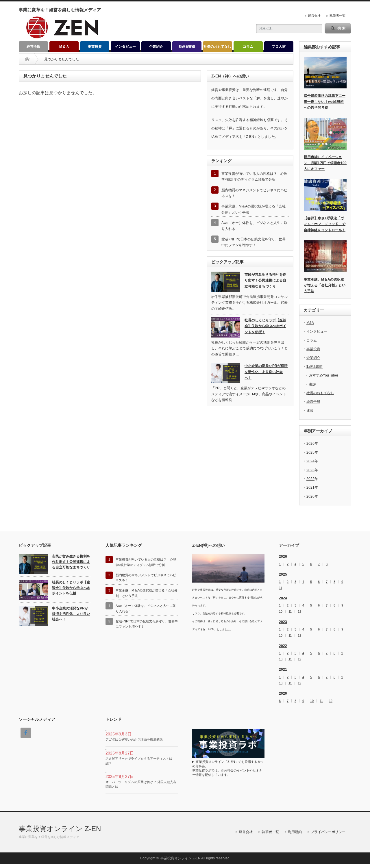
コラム (248, 47)
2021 (310, 487)
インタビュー (125, 47)
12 (299, 611)
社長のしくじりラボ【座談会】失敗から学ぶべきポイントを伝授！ (265, 326)
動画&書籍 (187, 47)
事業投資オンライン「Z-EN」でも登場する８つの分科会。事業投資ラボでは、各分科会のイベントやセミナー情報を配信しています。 (228, 768)
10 (280, 611)
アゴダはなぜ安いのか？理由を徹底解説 (134, 739)
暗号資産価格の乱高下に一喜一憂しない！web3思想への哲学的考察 (324, 102)
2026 (310, 444)
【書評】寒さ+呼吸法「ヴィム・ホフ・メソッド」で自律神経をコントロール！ (324, 224)
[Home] (27, 59)
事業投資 (95, 47)
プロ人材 (279, 47)
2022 (310, 479)
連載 (309, 411)
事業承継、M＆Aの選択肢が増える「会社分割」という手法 (324, 285)
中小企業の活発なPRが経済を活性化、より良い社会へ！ (266, 372)
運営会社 (314, 15)
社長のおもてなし (217, 47)
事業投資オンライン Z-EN (60, 829)
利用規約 (295, 832)
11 (280, 587)
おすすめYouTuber (323, 375)
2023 (310, 470)
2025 (310, 452)
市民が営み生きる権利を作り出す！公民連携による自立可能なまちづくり (265, 280)
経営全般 (33, 47)
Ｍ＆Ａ (64, 47)
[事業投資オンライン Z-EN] (62, 36)
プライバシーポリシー (328, 832)
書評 (312, 384)
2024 (310, 461)
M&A (310, 323)
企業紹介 (156, 47)
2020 (310, 496)
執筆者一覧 (337, 15)
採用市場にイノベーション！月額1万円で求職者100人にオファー (325, 163)
